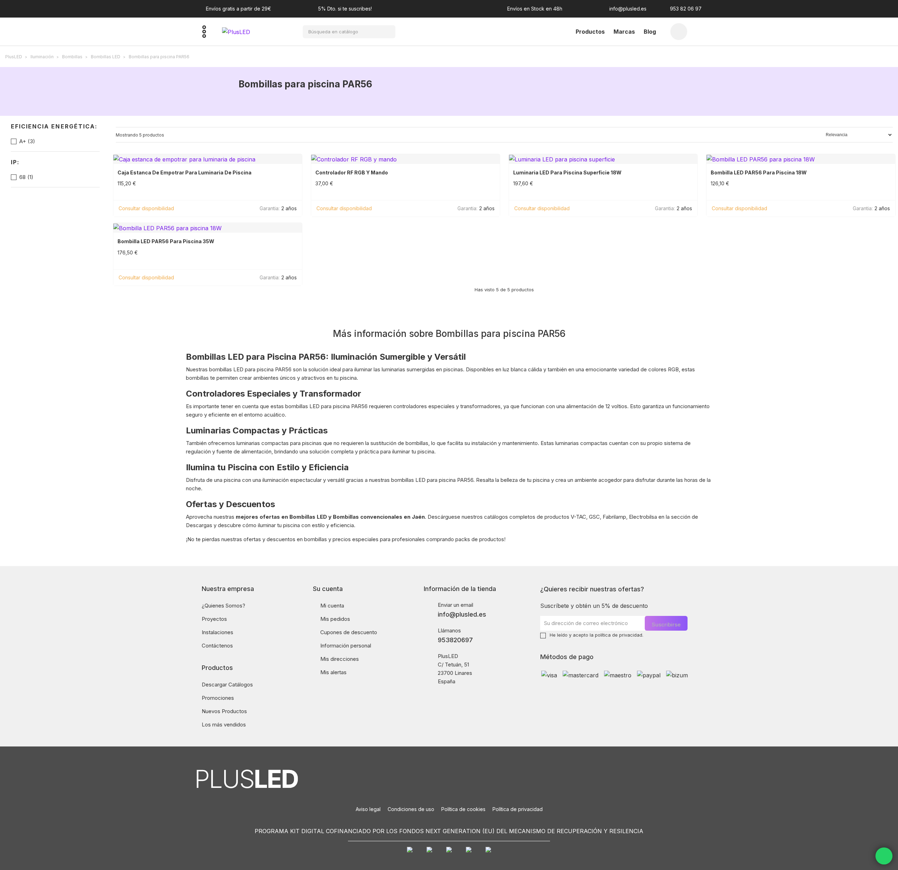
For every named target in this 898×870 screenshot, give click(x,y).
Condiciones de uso (411, 809)
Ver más (213, 208)
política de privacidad (618, 635)
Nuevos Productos (224, 711)
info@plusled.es (627, 9)
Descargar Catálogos (227, 684)
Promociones (218, 698)
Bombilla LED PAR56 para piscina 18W (759, 172)
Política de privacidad (517, 809)
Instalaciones (217, 632)
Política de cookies (463, 809)
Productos (590, 31)
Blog (650, 31)
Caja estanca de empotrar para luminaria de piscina (185, 172)
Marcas (624, 31)
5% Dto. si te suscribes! (345, 9)
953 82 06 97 (686, 9)
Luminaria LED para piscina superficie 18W (567, 172)
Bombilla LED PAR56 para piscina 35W (166, 241)
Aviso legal (368, 809)
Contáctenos (217, 645)
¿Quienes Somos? (223, 605)
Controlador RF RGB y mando (351, 172)
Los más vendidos (224, 724)
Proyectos (214, 619)
